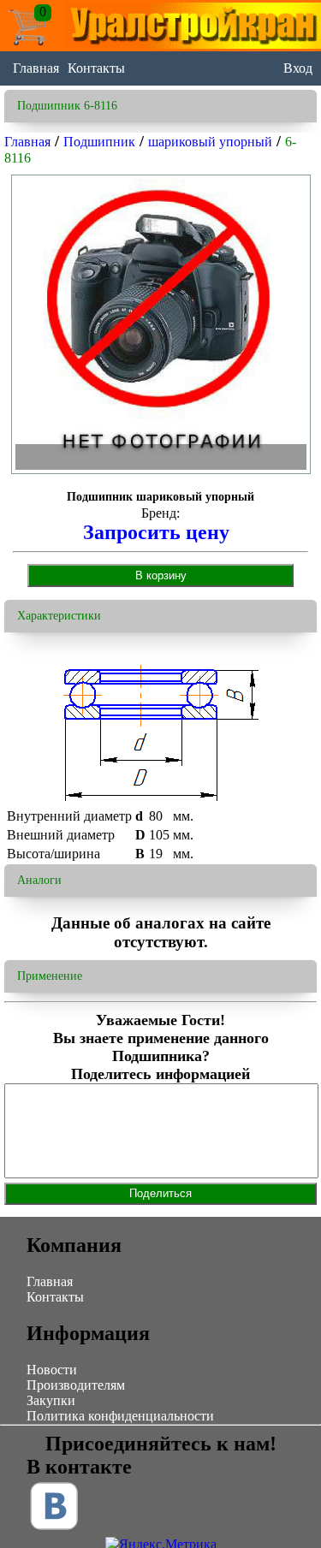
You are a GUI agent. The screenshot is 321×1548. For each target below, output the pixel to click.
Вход (297, 68)
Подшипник (99, 141)
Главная (36, 68)
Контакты (96, 68)
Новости (52, 1369)
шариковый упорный (210, 141)
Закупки (51, 1400)
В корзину (161, 575)
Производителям (76, 1385)
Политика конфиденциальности (120, 1416)
